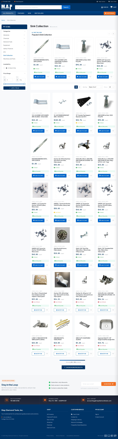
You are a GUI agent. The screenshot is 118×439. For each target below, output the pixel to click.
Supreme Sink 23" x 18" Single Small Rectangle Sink (106, 338)
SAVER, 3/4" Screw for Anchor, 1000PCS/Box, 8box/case (105, 205)
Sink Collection (8, 55)
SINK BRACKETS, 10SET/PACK (59, 338)
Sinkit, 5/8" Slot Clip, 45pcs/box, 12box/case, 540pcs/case (83, 250)
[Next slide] (113, 33)
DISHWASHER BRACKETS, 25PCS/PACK (41, 60)
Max (17, 77)
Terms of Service (60, 435)
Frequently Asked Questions (79, 425)
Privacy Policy (50, 435)
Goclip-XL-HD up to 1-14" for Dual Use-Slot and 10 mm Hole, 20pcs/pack (84, 294)
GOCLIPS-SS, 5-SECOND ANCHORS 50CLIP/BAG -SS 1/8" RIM (106, 294)
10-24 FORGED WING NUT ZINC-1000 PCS (61, 116)
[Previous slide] (109, 33)
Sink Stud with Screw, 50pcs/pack (60, 249)
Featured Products (52, 417)
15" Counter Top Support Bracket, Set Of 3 (83, 116)
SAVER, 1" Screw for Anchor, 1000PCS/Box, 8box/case (62, 204)
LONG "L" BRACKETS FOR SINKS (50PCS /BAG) (39, 338)
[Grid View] (76, 87)
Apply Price (15, 88)
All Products (50, 414)
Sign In (97, 414)
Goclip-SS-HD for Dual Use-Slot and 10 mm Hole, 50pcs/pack (62, 160)
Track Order (113, 1)
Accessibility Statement (73, 435)
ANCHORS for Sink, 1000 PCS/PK (83, 60)
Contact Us (74, 417)
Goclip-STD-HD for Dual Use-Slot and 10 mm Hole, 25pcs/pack (61, 294)
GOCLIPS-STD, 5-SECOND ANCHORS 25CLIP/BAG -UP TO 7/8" (84, 160)
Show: (105, 87)
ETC (4, 52)
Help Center (102, 1)
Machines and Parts (9, 59)
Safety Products (8, 48)
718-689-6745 (6, 1)
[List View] (79, 87)
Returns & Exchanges (77, 422)
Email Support (19, 1)
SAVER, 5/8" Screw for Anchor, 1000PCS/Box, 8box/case (104, 61)
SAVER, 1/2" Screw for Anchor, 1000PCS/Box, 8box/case (83, 205)
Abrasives (6, 35)
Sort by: (85, 87)
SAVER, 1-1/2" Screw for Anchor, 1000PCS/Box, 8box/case (39, 205)
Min (4, 77)
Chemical (6, 38)
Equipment (6, 45)
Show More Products (74, 367)
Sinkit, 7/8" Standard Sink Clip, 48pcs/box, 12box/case (105, 250)
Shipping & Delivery (76, 419)
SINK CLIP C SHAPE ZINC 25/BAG (83, 338)
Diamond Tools (7, 42)
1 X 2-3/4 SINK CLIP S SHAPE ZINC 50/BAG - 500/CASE (61, 61)
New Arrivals (50, 419)
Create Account (99, 417)
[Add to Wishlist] (48, 77)
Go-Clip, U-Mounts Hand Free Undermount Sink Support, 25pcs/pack (39, 294)
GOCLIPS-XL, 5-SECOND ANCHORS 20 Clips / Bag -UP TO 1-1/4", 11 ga (105, 160)
